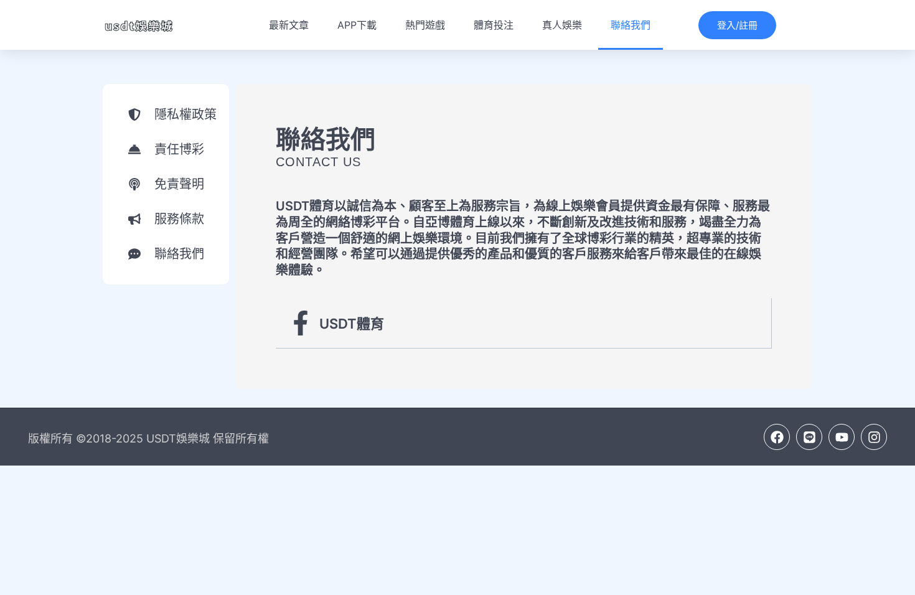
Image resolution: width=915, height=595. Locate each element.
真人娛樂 (562, 25)
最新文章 (289, 25)
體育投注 (494, 25)
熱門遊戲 (425, 25)
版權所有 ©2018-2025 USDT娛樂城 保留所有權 (148, 438)
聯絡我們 (630, 25)
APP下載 (357, 25)
